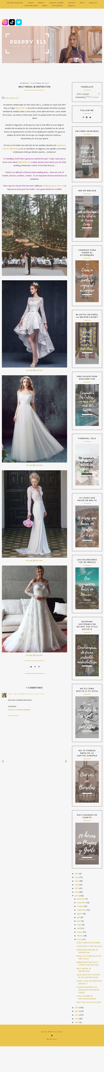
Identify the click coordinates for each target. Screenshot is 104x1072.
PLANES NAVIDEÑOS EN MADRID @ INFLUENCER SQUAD (87, 990)
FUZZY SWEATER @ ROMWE (88, 942)
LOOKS (31, 3)
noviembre (81, 902)
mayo (79, 924)
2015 (77, 1011)
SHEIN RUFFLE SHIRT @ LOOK (89, 946)
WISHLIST (93, 3)
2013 (77, 1018)
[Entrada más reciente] (3, 761)
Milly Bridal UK (21, 108)
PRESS (44, 5)
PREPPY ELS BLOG (55, 1032)
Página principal (15, 3)
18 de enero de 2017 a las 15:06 (29, 694)
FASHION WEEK (31, 5)
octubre (80, 906)
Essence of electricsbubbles (19, 709)
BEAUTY (41, 3)
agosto (80, 913)
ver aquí (29, 370)
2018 (77, 892)
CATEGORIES (57, 5)
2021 (77, 881)
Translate (95, 97)
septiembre (82, 910)
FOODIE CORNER (56, 3)
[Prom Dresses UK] (10, 98)
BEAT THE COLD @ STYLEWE (88, 1002)
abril (79, 928)
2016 (77, 1007)
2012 (77, 1022)
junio (79, 921)
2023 (77, 873)
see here (39, 370)
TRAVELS (72, 3)
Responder (13, 716)
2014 (77, 1015)
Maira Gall (52, 1039)
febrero (80, 935)
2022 (77, 877)
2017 (77, 895)
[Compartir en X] (31, 667)
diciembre (81, 899)
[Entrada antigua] (66, 761)
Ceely (10, 694)
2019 (77, 888)
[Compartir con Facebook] (35, 667)
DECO (82, 3)
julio (79, 917)
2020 (77, 884)
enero (79, 939)
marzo (80, 932)
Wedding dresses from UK (53, 186)
